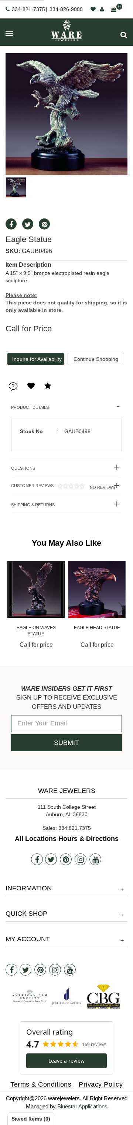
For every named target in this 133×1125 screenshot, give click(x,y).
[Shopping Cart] (113, 9)
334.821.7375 (74, 828)
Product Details (30, 407)
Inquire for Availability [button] (37, 359)
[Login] (102, 9)
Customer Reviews (63, 486)
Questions (23, 468)
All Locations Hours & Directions (67, 838)
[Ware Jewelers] (66, 30)
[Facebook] (37, 859)
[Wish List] (93, 9)
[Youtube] (95, 859)
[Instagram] (80, 859)
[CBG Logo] (103, 997)
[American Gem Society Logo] (29, 996)
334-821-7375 (28, 9)
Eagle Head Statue (97, 627)
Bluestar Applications (82, 1106)
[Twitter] (51, 859)
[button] (123, 35)
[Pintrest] (66, 859)
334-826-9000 (66, 9)
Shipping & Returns (33, 505)
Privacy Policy (101, 1084)
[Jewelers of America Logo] (66, 996)
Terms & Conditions (40, 1084)
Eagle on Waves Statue (36, 630)
